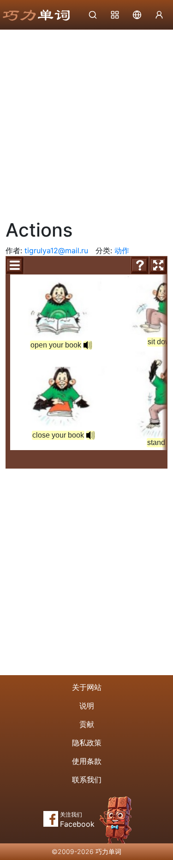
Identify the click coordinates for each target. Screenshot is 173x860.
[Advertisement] (86, 121)
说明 (86, 705)
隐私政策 (86, 742)
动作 (121, 250)
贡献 (86, 724)
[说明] (140, 265)
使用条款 (86, 761)
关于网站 (86, 687)
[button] (90, 435)
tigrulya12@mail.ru (56, 250)
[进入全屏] (158, 265)
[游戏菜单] (15, 265)
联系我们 (86, 779)
